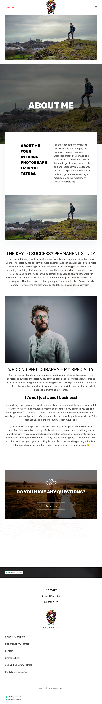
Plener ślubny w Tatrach (17, 643)
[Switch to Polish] (13, 7)
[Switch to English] (8, 7)
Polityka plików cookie (15, 572)
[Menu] (96, 7)
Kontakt (9, 651)
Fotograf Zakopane (15, 636)
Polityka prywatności (16, 672)
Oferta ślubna (12, 658)
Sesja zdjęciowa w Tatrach (18, 665)
